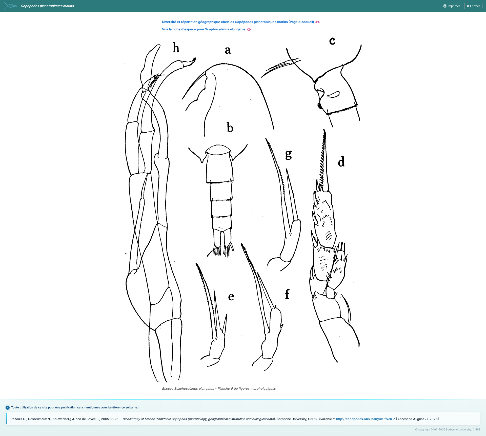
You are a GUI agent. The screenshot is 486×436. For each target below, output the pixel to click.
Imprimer (454, 6)
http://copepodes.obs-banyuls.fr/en (364, 419)
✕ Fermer (473, 6)
